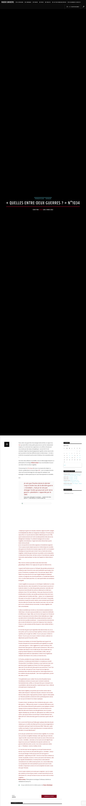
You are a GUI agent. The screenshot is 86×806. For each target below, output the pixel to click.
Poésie (42, 2)
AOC (39, 471)
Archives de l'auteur (49, 798)
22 (77, 459)
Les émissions (20, 2)
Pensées (36, 2)
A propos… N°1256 (73, 478)
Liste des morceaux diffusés (60, 2)
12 (69, 457)
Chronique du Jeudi (39, 199)
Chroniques (28, 2)
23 (79, 459)
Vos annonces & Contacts (75, 2)
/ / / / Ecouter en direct (73, 7)
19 (69, 459)
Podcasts (49, 2)
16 (79, 457)
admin (41, 210)
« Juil (65, 466)
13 (72, 457)
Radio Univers (7, 2)
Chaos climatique (47, 786)
